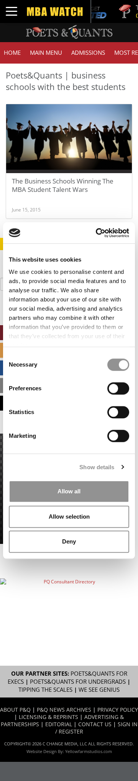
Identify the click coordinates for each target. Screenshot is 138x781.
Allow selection (69, 516)
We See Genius (99, 690)
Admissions (88, 53)
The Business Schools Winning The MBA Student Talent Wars (62, 185)
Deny (69, 541)
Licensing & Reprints (48, 716)
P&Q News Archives (64, 709)
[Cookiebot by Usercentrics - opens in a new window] (97, 233)
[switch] (118, 388)
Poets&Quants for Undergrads (78, 682)
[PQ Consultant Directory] (66, 599)
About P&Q (15, 709)
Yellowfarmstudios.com (88, 751)
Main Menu (46, 53)
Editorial (58, 724)
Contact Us (95, 724)
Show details (96, 467)
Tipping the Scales (45, 690)
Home (12, 53)
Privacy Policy (117, 709)
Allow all (69, 491)
